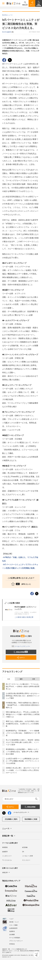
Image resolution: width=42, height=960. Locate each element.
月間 (33, 679)
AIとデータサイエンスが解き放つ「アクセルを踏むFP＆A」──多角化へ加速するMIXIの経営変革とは (22, 686)
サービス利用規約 (14, 937)
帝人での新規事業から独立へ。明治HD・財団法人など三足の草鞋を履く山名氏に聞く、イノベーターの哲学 (22, 742)
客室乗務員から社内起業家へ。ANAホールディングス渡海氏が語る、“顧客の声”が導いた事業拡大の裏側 (22, 751)
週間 (21, 679)
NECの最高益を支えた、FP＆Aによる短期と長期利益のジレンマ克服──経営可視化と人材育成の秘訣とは (22, 714)
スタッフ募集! (13, 925)
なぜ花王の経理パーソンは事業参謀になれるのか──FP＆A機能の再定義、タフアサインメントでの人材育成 (22, 760)
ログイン (22, 658)
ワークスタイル (7, 860)
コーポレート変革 (27, 856)
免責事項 (12, 931)
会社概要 (12, 934)
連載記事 (5, 872)
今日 (8, 679)
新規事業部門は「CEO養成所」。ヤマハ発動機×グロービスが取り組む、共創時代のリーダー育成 (23, 732)
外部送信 (12, 944)
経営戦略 (25, 847)
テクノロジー (26, 860)
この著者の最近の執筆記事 (24, 617)
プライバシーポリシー (16, 941)
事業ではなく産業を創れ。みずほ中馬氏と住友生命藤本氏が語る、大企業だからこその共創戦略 (22, 723)
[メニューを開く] (3, 3)
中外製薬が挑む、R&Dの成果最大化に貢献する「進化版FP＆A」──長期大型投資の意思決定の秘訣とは (22, 704)
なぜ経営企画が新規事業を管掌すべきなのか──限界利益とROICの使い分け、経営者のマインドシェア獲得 (23, 695)
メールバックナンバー (22, 646)
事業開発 (5, 847)
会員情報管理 (13, 928)
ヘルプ (11, 919)
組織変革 (5, 851)
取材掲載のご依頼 (31, 819)
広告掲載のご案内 (11, 819)
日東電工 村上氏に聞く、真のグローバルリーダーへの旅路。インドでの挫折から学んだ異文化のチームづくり (22, 770)
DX (23, 851)
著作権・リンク (14, 922)
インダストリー (7, 856)
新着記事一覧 (7, 835)
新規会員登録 (21, 652)
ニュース (5, 828)
